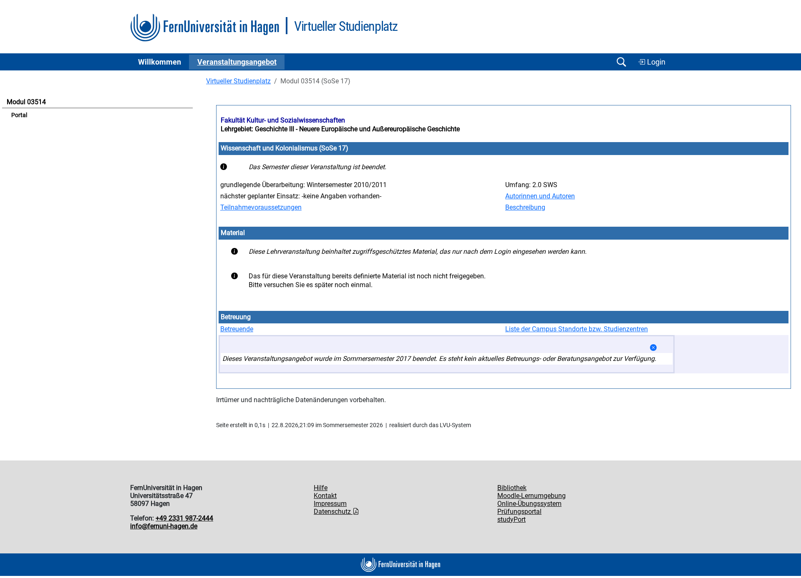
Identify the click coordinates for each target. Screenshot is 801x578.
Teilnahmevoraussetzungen (261, 207)
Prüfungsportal (519, 511)
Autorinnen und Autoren (540, 196)
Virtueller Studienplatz (238, 81)
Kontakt (325, 496)
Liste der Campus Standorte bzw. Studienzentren (576, 329)
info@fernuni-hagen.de (163, 526)
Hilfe (320, 488)
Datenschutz (333, 511)
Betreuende (236, 329)
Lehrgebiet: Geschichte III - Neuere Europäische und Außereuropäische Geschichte (340, 129)
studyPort (511, 519)
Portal (19, 115)
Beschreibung (525, 207)
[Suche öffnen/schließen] (621, 61)
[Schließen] (653, 348)
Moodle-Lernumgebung (531, 496)
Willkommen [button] (159, 62)
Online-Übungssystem (529, 504)
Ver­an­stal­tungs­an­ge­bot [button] (237, 62)
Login (655, 62)
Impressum (330, 504)
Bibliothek (511, 488)
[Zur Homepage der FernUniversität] (204, 28)
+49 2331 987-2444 (184, 518)
